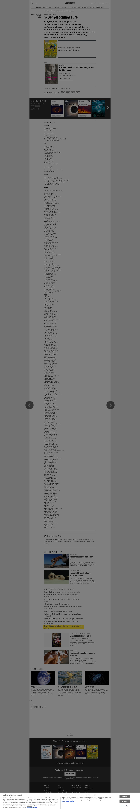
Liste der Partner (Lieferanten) (68, 801)
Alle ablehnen (124, 801)
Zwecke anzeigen (124, 805)
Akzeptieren (124, 796)
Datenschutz (29, 807)
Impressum (34, 807)
